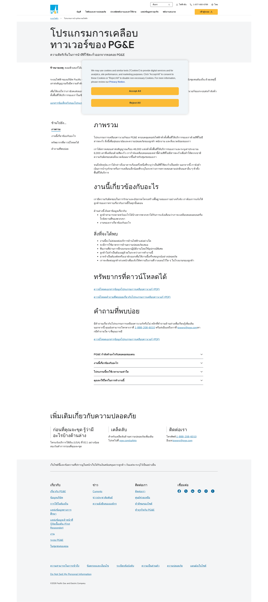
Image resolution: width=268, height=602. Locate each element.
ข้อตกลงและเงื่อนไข (98, 565)
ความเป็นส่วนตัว (150, 565)
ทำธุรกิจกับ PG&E (145, 510)
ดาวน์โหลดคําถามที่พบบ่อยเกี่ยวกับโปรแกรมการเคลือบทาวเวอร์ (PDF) (132, 297)
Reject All (135, 103)
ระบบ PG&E (56, 540)
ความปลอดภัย (175, 565)
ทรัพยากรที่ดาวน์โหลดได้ (65, 142)
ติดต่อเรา (140, 491)
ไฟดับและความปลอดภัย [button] (95, 12)
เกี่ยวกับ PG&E (58, 491)
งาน (52, 534)
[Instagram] (206, 491)
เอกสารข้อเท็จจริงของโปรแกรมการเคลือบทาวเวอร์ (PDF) (81, 103)
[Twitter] (186, 491)
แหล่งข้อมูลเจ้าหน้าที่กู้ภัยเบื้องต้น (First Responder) (61, 523)
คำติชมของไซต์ (143, 503)
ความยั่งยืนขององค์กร (105, 503)
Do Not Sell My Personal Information (70, 574)
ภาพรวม (56, 129)
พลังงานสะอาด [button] (169, 12)
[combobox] (161, 4)
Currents (97, 491)
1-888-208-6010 (145, 327)
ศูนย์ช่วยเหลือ (142, 497)
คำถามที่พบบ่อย (60, 149)
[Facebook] (179, 491)
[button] (181, 4)
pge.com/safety (128, 440)
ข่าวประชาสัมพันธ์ (103, 497)
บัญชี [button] (79, 12)
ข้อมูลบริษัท (56, 497)
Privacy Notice (117, 82)
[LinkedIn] (192, 491)
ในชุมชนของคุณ (59, 546)
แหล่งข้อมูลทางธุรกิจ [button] (149, 12)
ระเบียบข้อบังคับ (125, 565)
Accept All (135, 91)
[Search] (169, 4)
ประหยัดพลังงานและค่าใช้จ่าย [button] (123, 12)
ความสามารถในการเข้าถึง (64, 565)
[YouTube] (199, 491)
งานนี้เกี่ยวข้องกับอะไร (63, 136)
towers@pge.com (187, 327)
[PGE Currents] (212, 491)
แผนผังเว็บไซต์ (198, 565)
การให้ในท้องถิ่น (59, 503)
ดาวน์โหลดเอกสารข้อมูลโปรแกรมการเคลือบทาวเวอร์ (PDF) (127, 289)
